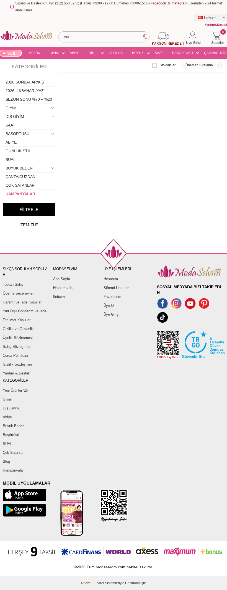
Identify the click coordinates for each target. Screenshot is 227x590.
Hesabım (111, 279)
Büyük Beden (13, 426)
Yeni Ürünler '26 (15, 390)
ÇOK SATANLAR (20, 185)
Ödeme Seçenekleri (18, 293)
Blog (6, 461)
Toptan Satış (13, 284)
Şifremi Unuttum (117, 288)
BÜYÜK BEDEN (138, 54)
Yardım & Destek (16, 373)
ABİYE (74, 53)
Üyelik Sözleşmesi (18, 338)
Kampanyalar (13, 470)
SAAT (159, 53)
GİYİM (54, 53)
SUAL (11, 159)
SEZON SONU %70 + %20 (34, 54)
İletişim (59, 297)
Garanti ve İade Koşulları (23, 302)
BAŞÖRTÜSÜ (182, 53)
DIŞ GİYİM (93, 54)
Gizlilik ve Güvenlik (18, 329)
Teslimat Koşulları (17, 320)
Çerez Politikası (15, 355)
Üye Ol (109, 305)
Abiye (7, 417)
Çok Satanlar (13, 452)
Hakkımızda (63, 288)
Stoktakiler (168, 65)
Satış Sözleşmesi (17, 347)
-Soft (86, 583)
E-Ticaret (97, 583)
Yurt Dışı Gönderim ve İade (25, 311)
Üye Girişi (111, 314)
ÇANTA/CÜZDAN (20, 176)
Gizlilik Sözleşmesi (18, 364)
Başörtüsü (11, 435)
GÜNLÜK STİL (116, 54)
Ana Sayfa (61, 279)
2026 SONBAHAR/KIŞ (25, 82)
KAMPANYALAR (20, 194)
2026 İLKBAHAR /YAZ (25, 90)
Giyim (7, 399)
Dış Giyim (11, 408)
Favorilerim (112, 297)
